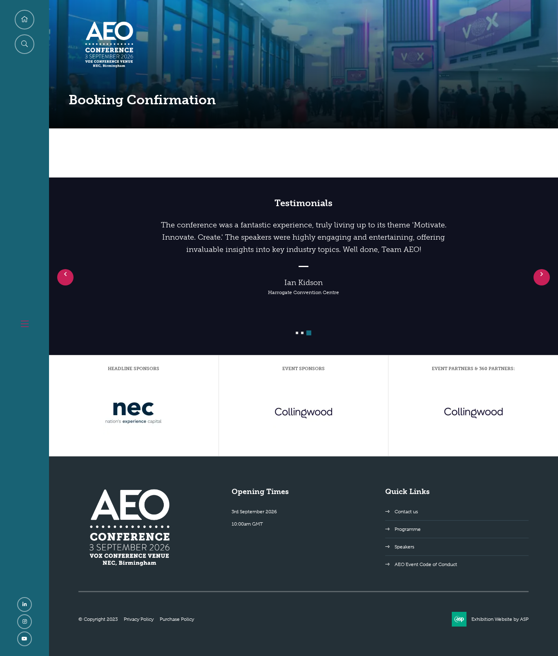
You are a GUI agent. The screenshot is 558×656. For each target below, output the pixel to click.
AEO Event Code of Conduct (426, 564)
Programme (408, 529)
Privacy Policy (139, 619)
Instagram (24, 621)
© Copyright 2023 (98, 619)
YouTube (24, 638)
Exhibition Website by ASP (500, 619)
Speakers (404, 547)
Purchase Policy (177, 619)
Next (541, 277)
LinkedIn (24, 604)
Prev (65, 277)
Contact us (406, 511)
